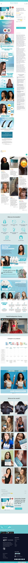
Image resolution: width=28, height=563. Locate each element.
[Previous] (2, 273)
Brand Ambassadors (5, 553)
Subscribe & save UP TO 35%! (20, 19)
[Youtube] (18, 559)
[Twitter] (15, 559)
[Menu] (1, 4)
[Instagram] (19, 559)
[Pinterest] (21, 559)
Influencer (4, 554)
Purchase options (18, 15)
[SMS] (18, 553)
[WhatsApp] (15, 553)
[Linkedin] (24, 559)
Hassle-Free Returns (17, 539)
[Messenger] (16, 553)
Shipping (16, 540)
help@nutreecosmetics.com (19, 556)
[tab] (21, 73)
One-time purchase (5, 491)
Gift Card (4, 555)
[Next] (26, 273)
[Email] (19, 553)
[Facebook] (16, 559)
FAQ (15, 542)
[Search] (25, 4)
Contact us (16, 541)
